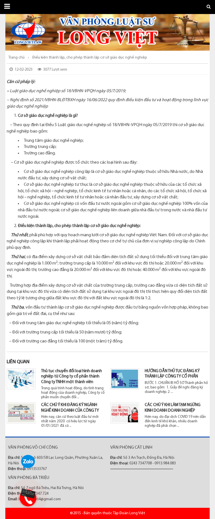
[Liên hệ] (27, 493)
